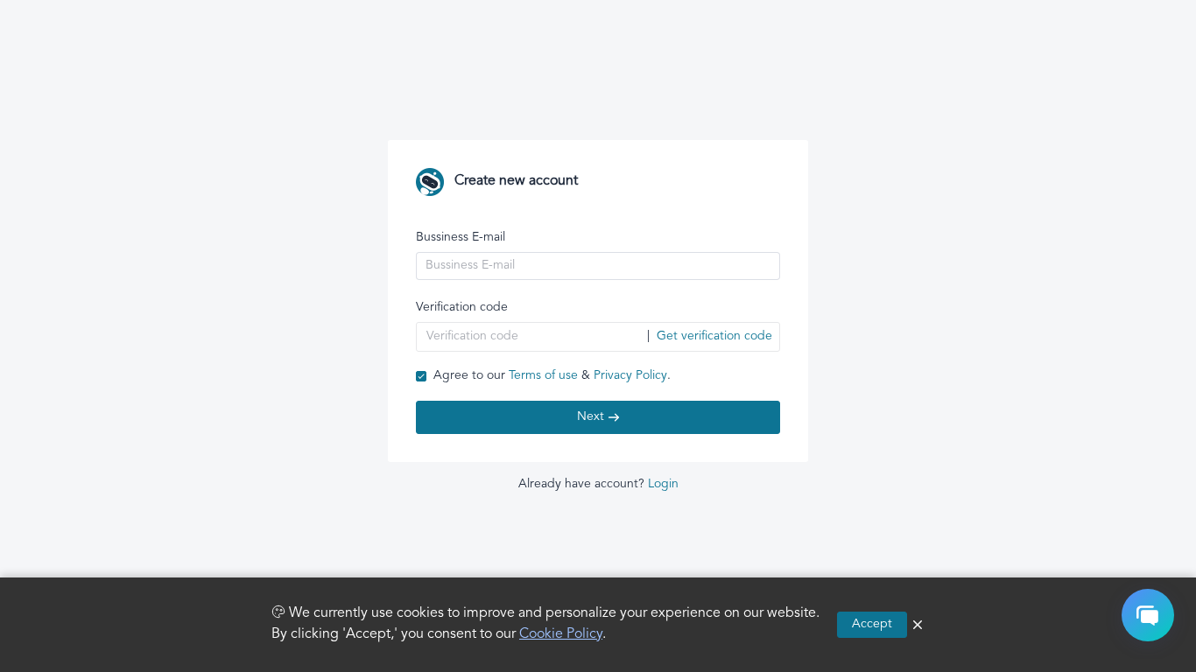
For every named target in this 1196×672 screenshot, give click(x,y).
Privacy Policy (630, 375)
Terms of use (543, 375)
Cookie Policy (560, 634)
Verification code (462, 307)
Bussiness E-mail (460, 237)
